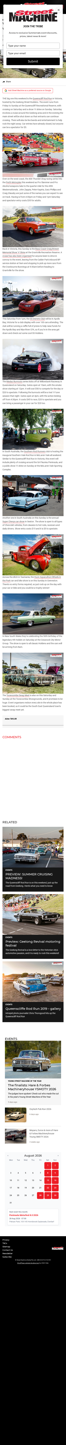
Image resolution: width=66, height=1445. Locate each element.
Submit (33, 61)
